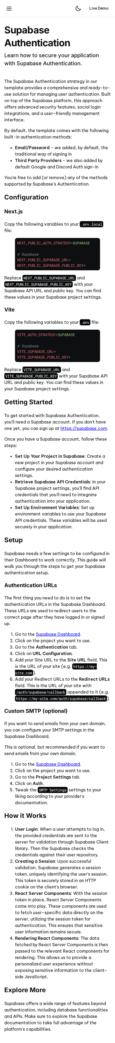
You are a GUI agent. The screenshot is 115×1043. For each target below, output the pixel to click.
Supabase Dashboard (58, 634)
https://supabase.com (83, 428)
